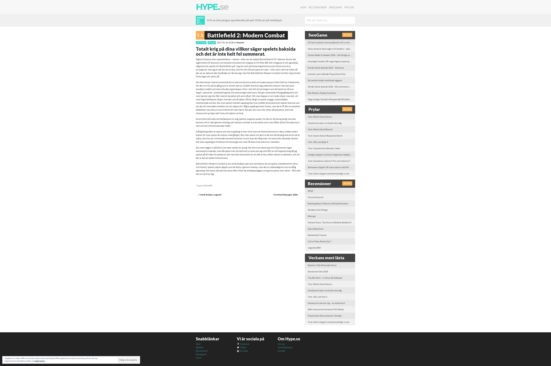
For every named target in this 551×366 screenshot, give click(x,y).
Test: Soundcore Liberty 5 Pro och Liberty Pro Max (331, 160)
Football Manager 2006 (285, 194)
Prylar (349, 7)
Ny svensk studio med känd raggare (325, 80)
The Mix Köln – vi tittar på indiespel (325, 277)
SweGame (335, 7)
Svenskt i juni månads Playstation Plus (327, 74)
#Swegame (201, 354)
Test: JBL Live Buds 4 (318, 142)
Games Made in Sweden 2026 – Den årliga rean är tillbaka (331, 55)
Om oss (281, 343)
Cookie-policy (39, 361)
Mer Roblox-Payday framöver (322, 93)
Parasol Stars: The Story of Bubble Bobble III (330, 222)
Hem (303, 7)
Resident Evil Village (318, 209)
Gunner (240, 42)
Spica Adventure (315, 228)
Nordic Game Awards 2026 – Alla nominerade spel (331, 86)
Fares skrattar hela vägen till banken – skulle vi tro (331, 48)
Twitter (242, 347)
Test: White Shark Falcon (320, 116)
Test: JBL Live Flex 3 (317, 296)
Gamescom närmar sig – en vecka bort (326, 303)
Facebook (244, 343)
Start (198, 343)
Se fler (347, 35)
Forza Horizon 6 (315, 197)
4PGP (310, 190)
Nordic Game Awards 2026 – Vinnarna (326, 67)
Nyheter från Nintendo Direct (322, 265)
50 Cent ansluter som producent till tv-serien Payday (331, 42)
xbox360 (211, 42)
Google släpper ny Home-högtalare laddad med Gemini (331, 154)
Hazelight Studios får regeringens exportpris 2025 (331, 61)
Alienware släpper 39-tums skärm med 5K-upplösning (331, 167)
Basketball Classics (317, 235)
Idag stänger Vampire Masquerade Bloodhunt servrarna (331, 99)
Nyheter (199, 347)
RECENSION (201, 42)
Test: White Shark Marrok (320, 129)
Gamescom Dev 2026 (318, 271)
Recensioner (318, 7)
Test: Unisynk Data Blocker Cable (324, 148)
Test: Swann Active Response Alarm (325, 135)
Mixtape (312, 216)
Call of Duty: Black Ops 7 (319, 241)
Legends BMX (314, 247)
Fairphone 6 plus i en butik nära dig (325, 123)
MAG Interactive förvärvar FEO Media (326, 309)
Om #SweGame (285, 347)
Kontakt (281, 350)
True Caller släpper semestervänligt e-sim (328, 173)
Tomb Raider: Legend (210, 194)
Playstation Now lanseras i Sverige (325, 315)
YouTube (243, 350)
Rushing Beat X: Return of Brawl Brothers (328, 203)
